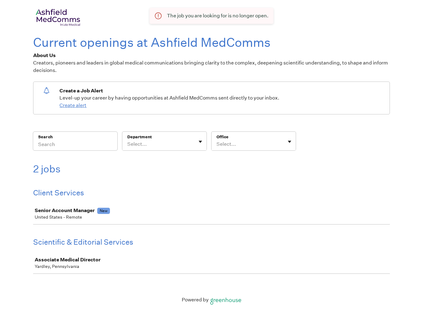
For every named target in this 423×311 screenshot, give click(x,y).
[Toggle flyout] (200, 141)
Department (139, 137)
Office (222, 137)
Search (45, 137)
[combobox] (127, 144)
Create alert (72, 105)
